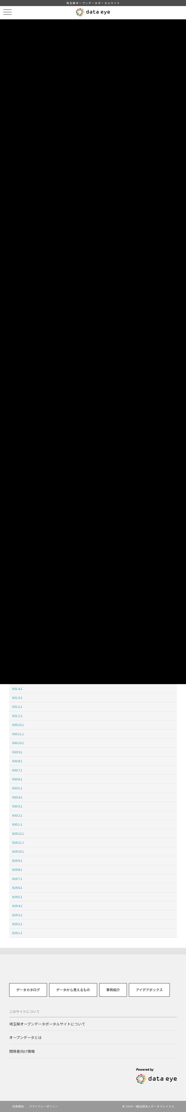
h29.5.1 (17, 896)
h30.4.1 (17, 797)
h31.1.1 (17, 715)
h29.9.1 (17, 860)
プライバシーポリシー (43, 1106)
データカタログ (28, 989)
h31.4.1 (17, 688)
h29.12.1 (18, 833)
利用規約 (18, 1106)
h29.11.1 (18, 842)
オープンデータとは (25, 1037)
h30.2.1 (17, 815)
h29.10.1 (18, 851)
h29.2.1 (17, 924)
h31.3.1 (17, 697)
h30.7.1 (17, 770)
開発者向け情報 (22, 1051)
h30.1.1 (17, 824)
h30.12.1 (18, 724)
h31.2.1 (17, 706)
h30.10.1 (18, 742)
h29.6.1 (17, 887)
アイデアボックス (149, 989)
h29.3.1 (17, 915)
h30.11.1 (18, 734)
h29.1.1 (17, 932)
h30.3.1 (17, 806)
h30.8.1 (17, 761)
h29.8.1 (17, 869)
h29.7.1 (17, 878)
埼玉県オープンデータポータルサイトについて (47, 1023)
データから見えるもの (73, 989)
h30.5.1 (17, 788)
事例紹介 (113, 989)
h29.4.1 (17, 905)
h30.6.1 (17, 779)
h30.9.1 (17, 752)
